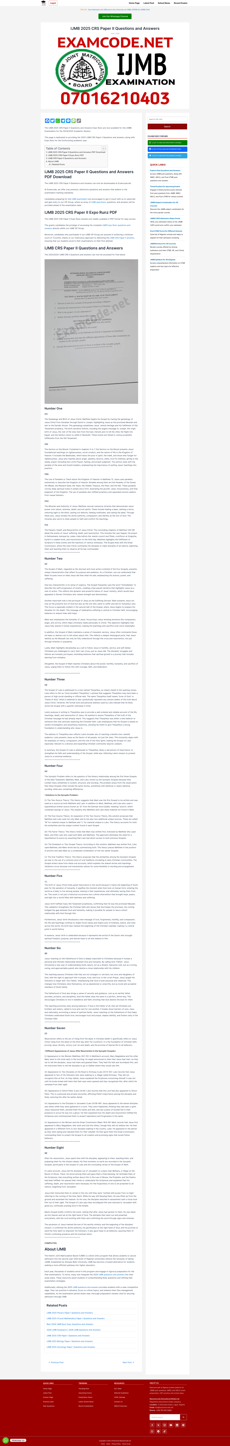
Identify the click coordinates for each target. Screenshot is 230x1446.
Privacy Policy (116, 1444)
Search (167, 126)
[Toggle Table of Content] (102, 148)
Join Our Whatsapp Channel (115, 16)
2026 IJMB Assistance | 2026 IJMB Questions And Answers (74, 1330)
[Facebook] (152, 1425)
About (108, 1444)
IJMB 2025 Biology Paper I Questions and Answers (70, 1341)
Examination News (85, 1397)
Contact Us (118, 1402)
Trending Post (84, 1389)
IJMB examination (80, 199)
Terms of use (126, 1444)
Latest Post (149, 3)
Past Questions (49, 1406)
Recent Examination (86, 1406)
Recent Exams (180, 3)
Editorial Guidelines (121, 1393)
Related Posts (58, 164)
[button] (52, 3)
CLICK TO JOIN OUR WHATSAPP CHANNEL (166, 143)
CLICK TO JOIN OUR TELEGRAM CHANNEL (166, 156)
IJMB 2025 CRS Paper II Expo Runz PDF (66, 155)
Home (103, 1444)
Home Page (134, 3)
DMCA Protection (120, 1406)
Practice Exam (48, 1402)
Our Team (117, 1389)
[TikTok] (164, 1431)
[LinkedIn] (177, 1425)
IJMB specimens (98, 202)
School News (164, 3)
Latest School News (86, 1402)
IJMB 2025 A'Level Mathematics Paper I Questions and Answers (76, 1318)
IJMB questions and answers (111, 1274)
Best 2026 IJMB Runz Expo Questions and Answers (70, 1324)
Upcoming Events (85, 1393)
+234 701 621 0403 (164, 1410)
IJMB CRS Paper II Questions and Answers (67, 158)
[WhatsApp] (152, 1431)
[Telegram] (158, 1431)
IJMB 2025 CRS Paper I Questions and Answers (68, 1335)
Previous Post (56, 1362)
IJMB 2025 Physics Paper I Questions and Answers (70, 1313)
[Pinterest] (183, 1425)
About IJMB (53, 161)
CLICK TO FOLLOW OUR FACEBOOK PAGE (166, 149)
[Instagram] (164, 1425)
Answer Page (48, 1397)
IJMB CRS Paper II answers (122, 238)
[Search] (183, 1417)
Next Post (128, 1362)
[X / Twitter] (158, 1425)
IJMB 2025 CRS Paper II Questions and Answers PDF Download (76, 152)
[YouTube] (170, 1425)
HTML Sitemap (119, 1397)
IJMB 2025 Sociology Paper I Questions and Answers (71, 1347)
